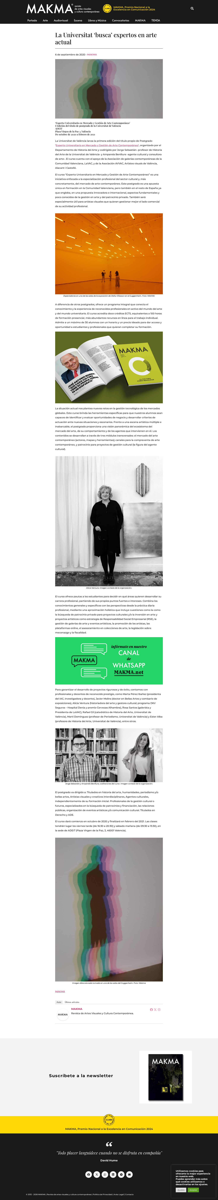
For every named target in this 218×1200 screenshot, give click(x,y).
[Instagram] (159, 1009)
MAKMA (140, 20)
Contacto (129, 1194)
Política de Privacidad (102, 1194)
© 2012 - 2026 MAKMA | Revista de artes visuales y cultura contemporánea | (59, 1194)
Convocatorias (120, 20)
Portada (32, 20)
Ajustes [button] (181, 1190)
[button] (192, 8)
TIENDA (155, 20)
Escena (78, 20)
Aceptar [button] (193, 1190)
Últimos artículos (72, 1002)
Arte (45, 20)
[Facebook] (151, 1009)
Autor (59, 1002)
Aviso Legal (119, 1194)
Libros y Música (97, 20)
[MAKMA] (63, 1015)
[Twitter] (155, 1009)
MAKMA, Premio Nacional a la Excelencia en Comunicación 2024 (134, 8)
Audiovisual (61, 20)
